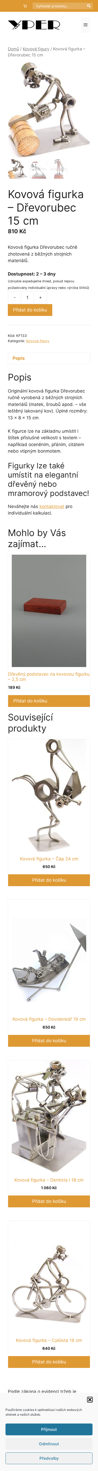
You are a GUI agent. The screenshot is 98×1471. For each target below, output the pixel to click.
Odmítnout (49, 1443)
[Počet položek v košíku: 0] (25, 6)
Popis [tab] (19, 358)
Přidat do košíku (30, 310)
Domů (13, 48)
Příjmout (49, 1429)
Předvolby (49, 1458)
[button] (90, 1399)
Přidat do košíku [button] (30, 700)
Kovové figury (36, 48)
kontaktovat (51, 506)
